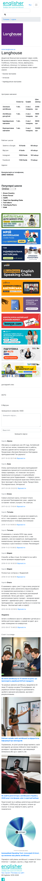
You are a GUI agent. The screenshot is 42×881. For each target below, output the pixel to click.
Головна (6, 19)
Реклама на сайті (17, 873)
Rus (30, 5)
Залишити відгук (21, 434)
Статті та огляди (7, 634)
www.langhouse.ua (8, 49)
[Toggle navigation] (36, 4)
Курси (13, 19)
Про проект (6, 873)
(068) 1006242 (7, 175)
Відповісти (21, 458)
